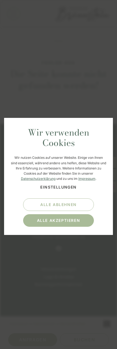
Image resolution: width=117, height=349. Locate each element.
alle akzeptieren (58, 220)
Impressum (87, 179)
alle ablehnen (58, 204)
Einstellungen (58, 187)
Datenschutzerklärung (38, 179)
